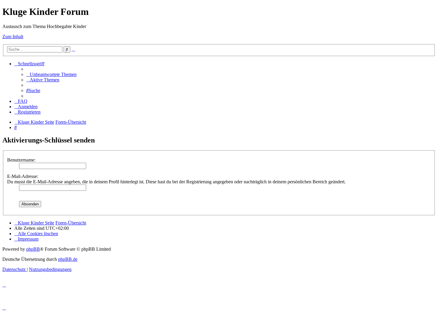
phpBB (33, 249)
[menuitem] (51, 74)
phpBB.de (67, 259)
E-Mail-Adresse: (22, 176)
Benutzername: (21, 159)
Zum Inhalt (12, 36)
